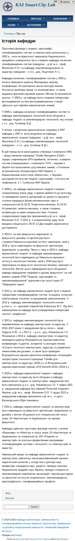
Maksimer (64, 539)
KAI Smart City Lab (35, 4)
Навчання (60, 18)
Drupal (18, 535)
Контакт (10, 498)
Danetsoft (20, 539)
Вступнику (34, 25)
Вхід (8, 493)
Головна (13, 18)
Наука (12, 25)
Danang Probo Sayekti (39, 539)
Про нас (36, 18)
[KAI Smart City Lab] (7, 10)
